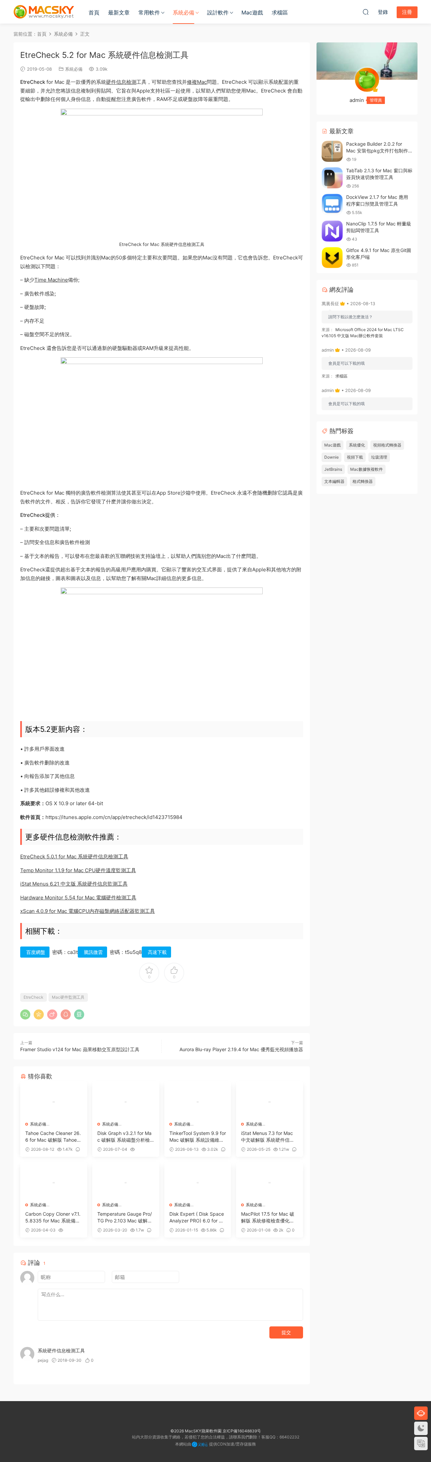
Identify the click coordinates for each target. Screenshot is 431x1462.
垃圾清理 (379, 457)
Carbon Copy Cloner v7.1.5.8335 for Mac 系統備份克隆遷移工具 (52, 1217)
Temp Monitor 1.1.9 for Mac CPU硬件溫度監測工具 (78, 870)
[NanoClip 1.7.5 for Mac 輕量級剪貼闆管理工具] (332, 231)
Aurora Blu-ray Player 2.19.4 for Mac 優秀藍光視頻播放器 (241, 1049)
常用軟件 (149, 12)
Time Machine (51, 280)
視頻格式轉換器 (387, 445)
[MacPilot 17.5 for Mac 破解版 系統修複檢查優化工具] (269, 1183)
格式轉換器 (363, 481)
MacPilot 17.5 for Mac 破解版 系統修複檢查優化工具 (267, 1217)
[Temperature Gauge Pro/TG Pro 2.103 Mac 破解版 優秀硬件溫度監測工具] (125, 1183)
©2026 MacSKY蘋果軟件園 (196, 1430)
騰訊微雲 (93, 952)
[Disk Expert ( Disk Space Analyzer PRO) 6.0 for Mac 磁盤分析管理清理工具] (197, 1183)
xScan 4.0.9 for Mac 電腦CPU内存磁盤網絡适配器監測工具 (87, 911)
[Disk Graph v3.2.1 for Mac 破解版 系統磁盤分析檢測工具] (125, 1102)
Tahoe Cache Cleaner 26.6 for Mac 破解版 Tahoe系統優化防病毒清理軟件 (53, 1136)
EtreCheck (33, 997)
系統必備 (183, 12)
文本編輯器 (334, 481)
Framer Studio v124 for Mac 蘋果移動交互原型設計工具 (79, 1049)
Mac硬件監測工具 (68, 997)
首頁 (94, 12)
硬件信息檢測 (121, 82)
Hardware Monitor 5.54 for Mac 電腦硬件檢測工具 (78, 897)
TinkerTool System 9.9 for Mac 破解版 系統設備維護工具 (197, 1136)
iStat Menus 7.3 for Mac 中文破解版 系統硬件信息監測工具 (267, 1136)
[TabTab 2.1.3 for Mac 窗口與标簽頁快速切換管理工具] (332, 177)
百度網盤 (35, 952)
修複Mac (197, 82)
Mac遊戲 (252, 12)
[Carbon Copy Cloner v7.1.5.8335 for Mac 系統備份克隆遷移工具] (53, 1183)
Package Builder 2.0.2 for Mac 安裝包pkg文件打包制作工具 (377, 150)
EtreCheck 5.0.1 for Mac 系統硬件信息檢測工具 (74, 856)
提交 (286, 1332)
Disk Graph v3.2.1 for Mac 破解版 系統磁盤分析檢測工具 (124, 1136)
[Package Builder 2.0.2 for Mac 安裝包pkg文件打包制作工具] (332, 151)
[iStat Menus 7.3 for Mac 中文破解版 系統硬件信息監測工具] (269, 1102)
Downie (331, 457)
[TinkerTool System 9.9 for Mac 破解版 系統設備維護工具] (197, 1102)
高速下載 (157, 952)
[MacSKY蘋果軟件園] (43, 12)
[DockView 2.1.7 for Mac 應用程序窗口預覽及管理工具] (332, 204)
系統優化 (357, 445)
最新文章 (119, 12)
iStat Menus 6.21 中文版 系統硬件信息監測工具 (74, 884)
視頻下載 (355, 457)
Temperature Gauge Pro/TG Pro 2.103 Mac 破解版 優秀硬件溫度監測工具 (124, 1217)
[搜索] (365, 12)
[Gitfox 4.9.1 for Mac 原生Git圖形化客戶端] (332, 257)
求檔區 (280, 12)
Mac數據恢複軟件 (366, 469)
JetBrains (333, 469)
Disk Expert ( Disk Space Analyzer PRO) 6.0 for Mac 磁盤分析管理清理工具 (197, 1217)
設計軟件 (218, 12)
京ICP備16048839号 (242, 1430)
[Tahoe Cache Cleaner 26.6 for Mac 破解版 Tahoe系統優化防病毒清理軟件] (53, 1102)
